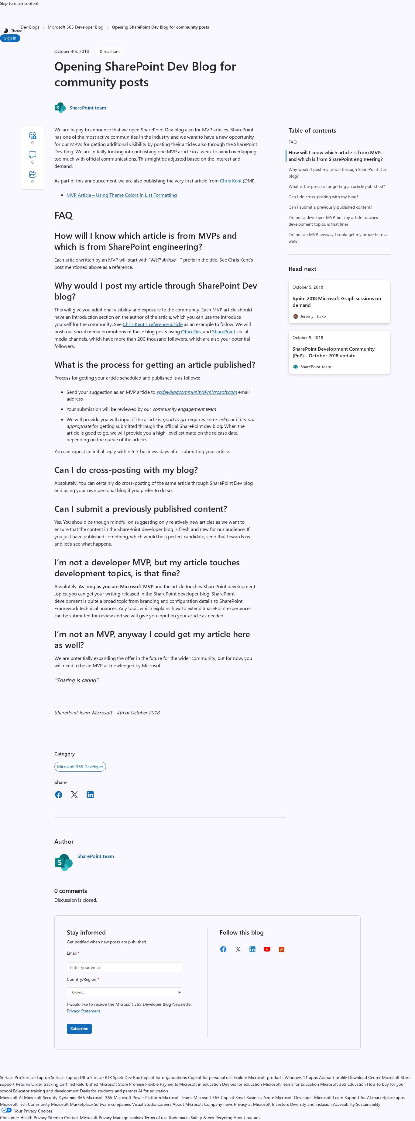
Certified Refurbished (79, 1084)
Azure (268, 1097)
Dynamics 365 (72, 1097)
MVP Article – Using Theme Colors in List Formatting (122, 195)
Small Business (248, 1097)
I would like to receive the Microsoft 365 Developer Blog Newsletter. (129, 1007)
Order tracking (44, 1084)
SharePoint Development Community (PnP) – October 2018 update (334, 352)
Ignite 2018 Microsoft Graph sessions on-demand (338, 301)
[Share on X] (74, 795)
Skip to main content (19, 3)
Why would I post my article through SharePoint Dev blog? (338, 172)
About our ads (247, 1117)
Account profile (333, 1077)
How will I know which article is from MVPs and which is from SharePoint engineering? (336, 155)
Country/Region (83, 979)
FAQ (293, 142)
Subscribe (79, 1028)
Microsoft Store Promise (121, 1084)
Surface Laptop (36, 1077)
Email (73, 953)
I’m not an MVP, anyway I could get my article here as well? (338, 237)
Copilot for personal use (210, 1077)
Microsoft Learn (328, 1097)
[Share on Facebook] (58, 795)
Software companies (112, 1104)
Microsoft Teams (177, 1097)
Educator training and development (46, 1091)
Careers (164, 1104)
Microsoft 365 (99, 1097)
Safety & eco (202, 1117)
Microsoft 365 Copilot (214, 1097)
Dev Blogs (30, 27)
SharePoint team (88, 107)
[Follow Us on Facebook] (223, 951)
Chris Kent (231, 180)
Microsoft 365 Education (343, 1084)
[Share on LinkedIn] (90, 795)
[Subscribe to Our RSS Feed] (281, 951)
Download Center (364, 1077)
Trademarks (179, 1117)
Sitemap (55, 1117)
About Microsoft (188, 1104)
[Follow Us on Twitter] (238, 951)
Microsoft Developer (294, 1097)
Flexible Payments (161, 1084)
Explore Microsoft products (258, 1077)
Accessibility (344, 1104)
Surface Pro (10, 1077)
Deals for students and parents (108, 1091)
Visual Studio (144, 1104)
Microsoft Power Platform (137, 1097)
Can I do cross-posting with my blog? (323, 197)
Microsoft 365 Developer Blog (75, 27)
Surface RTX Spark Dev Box (115, 1077)
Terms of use (155, 1117)
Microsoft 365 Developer (80, 766)
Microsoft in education (200, 1084)
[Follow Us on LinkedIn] (252, 951)
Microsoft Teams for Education (291, 1084)
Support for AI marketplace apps (375, 1097)
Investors (280, 1104)
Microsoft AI (11, 1097)
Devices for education (242, 1084)
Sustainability (368, 1104)
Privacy (106, 1117)
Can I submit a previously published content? (330, 207)
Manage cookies (128, 1117)
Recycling (223, 1117)
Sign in (10, 37)
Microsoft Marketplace (72, 1104)
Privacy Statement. (84, 1011)
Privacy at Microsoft (252, 1104)
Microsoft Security (40, 1097)
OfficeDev (191, 331)
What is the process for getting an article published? (337, 186)
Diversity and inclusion (311, 1104)
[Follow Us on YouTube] (267, 951)
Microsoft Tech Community (25, 1104)
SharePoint (223, 331)
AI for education (153, 1091)
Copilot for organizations (164, 1077)
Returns (23, 1084)
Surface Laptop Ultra (70, 1077)
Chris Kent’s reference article (153, 324)
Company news (218, 1104)
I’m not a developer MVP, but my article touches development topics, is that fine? (333, 220)
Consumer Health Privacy (23, 1117)
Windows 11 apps (301, 1077)
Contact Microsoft (81, 1117)
